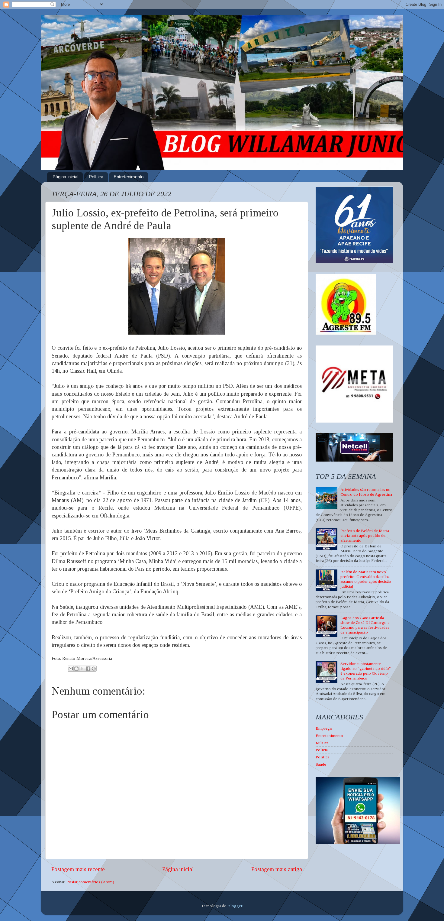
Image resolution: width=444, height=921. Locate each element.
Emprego (324, 728)
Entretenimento (128, 176)
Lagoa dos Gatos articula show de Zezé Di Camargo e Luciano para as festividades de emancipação (365, 625)
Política (96, 176)
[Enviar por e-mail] (71, 669)
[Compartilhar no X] (82, 669)
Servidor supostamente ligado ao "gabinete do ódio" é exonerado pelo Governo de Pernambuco (365, 671)
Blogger (234, 905)
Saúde (321, 764)
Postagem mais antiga (276, 869)
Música (322, 743)
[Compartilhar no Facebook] (88, 669)
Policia (322, 750)
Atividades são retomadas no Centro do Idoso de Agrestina (366, 492)
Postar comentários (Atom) (90, 882)
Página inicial (65, 176)
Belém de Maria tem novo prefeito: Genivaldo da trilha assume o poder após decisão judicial (365, 579)
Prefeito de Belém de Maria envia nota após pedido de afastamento (364, 535)
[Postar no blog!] (76, 669)
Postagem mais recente (78, 869)
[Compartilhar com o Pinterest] (94, 669)
